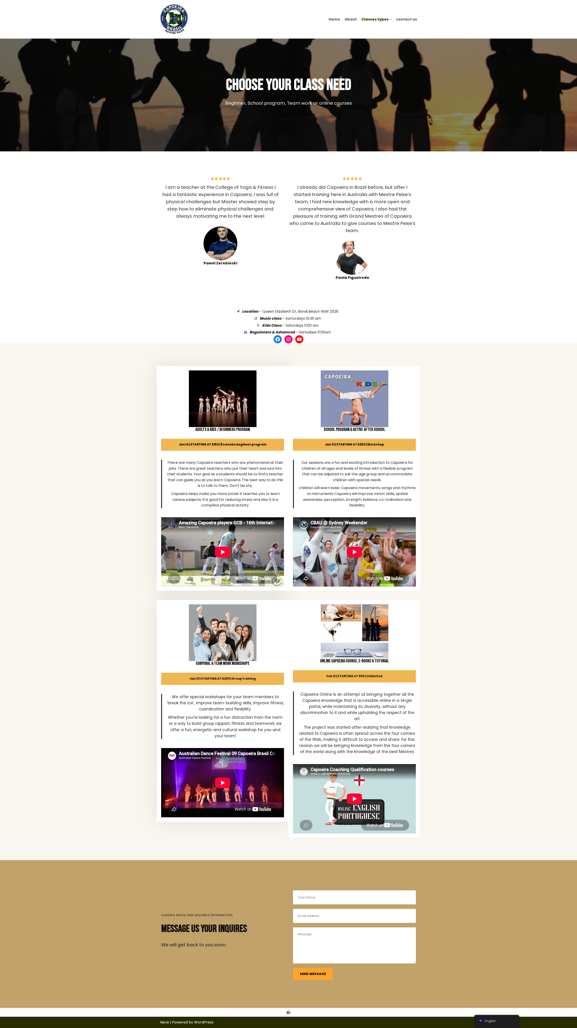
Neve (164, 1022)
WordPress (203, 1022)
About (351, 19)
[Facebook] (278, 339)
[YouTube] (299, 339)
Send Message (313, 974)
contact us (406, 19)
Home (334, 19)
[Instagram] (288, 339)
